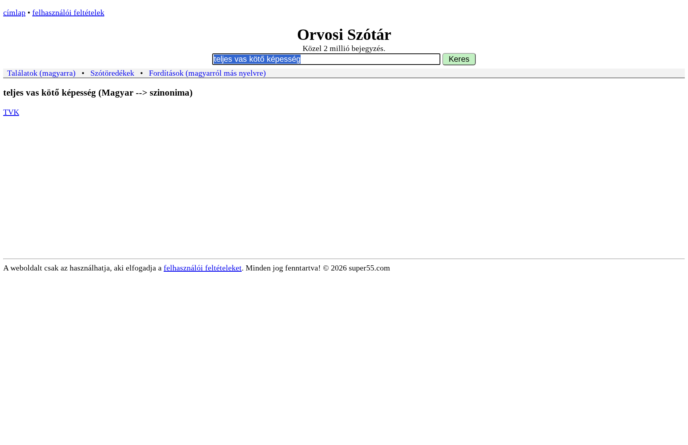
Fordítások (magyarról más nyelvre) (207, 73)
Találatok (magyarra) (41, 73)
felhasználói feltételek (68, 12)
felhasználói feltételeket (203, 267)
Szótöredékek (112, 73)
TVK (11, 112)
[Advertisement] (344, 199)
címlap (14, 12)
